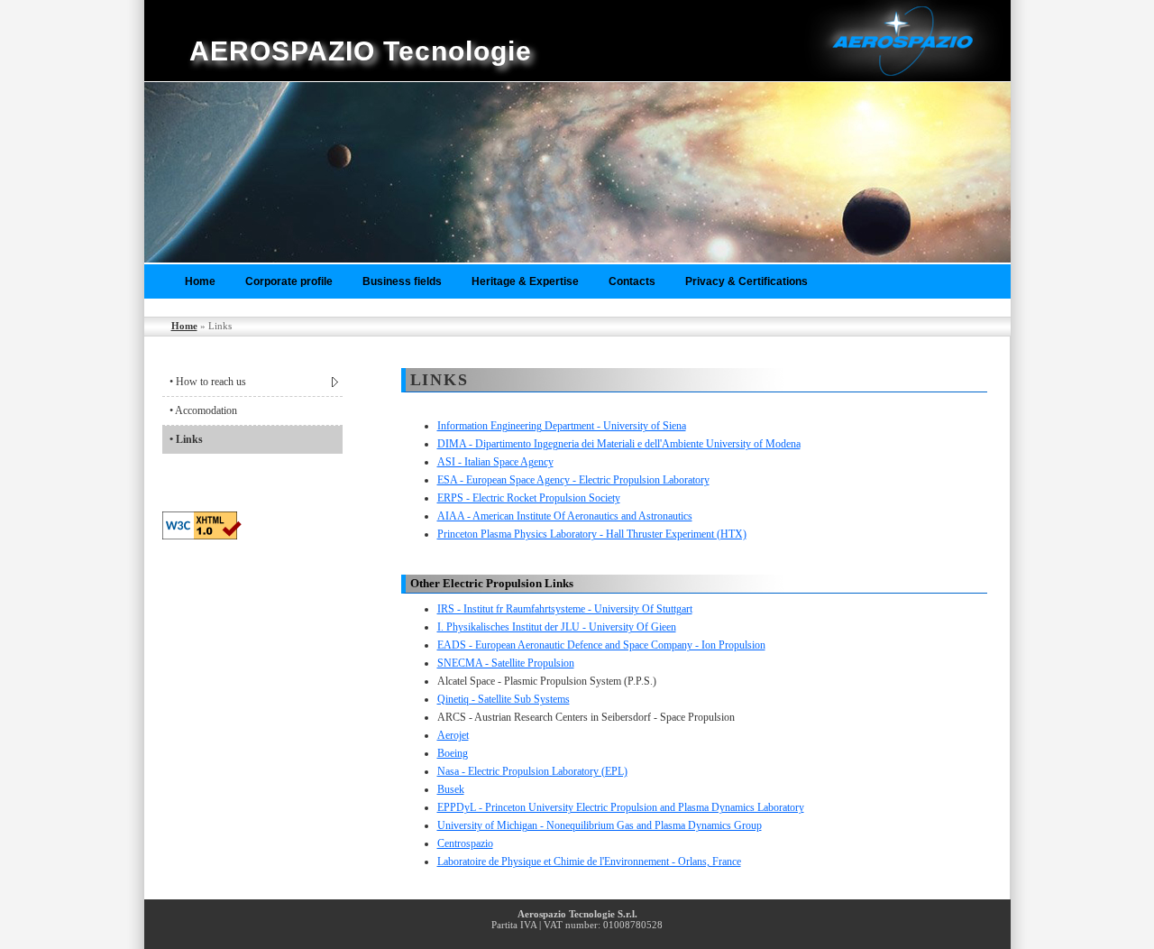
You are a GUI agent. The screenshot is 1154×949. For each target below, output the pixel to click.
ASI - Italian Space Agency (495, 462)
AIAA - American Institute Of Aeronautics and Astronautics (564, 516)
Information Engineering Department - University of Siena (561, 425)
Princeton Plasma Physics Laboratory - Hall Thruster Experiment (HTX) (591, 534)
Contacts (632, 281)
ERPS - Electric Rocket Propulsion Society (528, 498)
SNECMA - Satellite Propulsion (505, 663)
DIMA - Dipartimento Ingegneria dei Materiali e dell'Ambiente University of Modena (619, 444)
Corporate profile (289, 281)
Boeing (452, 753)
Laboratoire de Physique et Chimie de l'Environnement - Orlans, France (589, 861)
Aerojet (453, 735)
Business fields (402, 281)
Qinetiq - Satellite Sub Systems (503, 699)
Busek (450, 789)
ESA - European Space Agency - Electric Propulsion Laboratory (573, 480)
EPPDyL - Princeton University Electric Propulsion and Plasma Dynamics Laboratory (620, 807)
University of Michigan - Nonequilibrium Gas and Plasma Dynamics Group (599, 825)
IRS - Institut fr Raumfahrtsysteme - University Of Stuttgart (564, 609)
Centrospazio (465, 843)
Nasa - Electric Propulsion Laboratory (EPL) (532, 771)
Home (200, 281)
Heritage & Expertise (525, 281)
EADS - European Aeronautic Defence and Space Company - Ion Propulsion (601, 645)
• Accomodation (203, 410)
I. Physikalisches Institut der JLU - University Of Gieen (556, 627)
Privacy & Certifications (746, 281)
